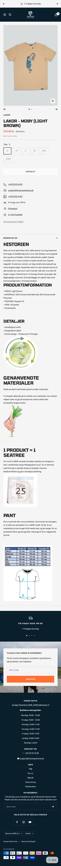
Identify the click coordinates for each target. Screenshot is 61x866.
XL (34, 151)
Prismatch (12, 208)
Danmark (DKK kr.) (12, 833)
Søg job (30, 778)
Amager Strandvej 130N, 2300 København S (30, 705)
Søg (30, 769)
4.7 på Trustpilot (15, 214)
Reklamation (30, 786)
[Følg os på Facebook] (17, 822)
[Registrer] (53, 807)
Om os (30, 773)
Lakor (6, 115)
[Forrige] (4, 109)
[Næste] (56, 109)
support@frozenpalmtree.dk (20, 190)
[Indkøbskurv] (56, 14)
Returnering (30, 782)
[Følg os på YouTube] (30, 822)
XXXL (8, 159)
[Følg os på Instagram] (23, 822)
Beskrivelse (10, 238)
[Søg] (10, 14)
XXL (44, 151)
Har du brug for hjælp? (13, 222)
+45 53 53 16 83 (15, 184)
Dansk (28, 833)
